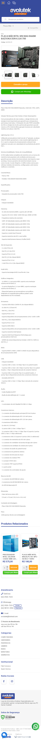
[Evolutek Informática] (20, 11)
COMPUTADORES (7, 637)
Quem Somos (6, 669)
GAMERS (4, 646)
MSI (2, 34)
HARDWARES (5, 640)
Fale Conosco (6, 666)
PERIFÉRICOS (5, 643)
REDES (3, 649)
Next (38, 75)
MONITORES (5, 652)
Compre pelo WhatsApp (23, 92)
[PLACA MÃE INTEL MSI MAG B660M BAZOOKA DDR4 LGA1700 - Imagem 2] (17, 75)
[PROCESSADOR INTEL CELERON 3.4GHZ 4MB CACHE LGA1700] (10, 555)
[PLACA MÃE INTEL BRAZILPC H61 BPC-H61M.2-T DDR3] (30, 555)
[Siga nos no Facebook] (4, 681)
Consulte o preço (20, 84)
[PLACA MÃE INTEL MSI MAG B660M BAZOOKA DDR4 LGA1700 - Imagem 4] (34, 75)
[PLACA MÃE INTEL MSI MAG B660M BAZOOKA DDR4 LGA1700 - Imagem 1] (8, 75)
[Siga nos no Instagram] (12, 681)
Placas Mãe (7, 26)
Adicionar (14, 567)
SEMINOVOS (5, 655)
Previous (2, 75)
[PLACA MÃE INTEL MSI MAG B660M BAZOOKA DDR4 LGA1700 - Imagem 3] (25, 75)
